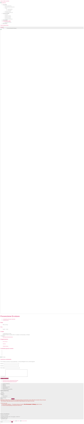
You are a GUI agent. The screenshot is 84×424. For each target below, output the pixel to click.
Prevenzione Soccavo (9, 381)
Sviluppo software (12, 420)
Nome (2, 363)
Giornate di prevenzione (8, 336)
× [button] (0, 423)
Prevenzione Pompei (10, 380)
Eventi (5, 28)
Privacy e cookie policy (7, 389)
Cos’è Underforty (6, 383)
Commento (2, 376)
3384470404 (5, 346)
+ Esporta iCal (5, 320)
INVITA (4, 384)
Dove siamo (5, 388)
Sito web (2, 367)
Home (1, 28)
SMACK (4, 385)
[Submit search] (12, 421)
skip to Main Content (4, 1)
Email (1, 365)
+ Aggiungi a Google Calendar (9, 319)
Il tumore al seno (6, 386)
